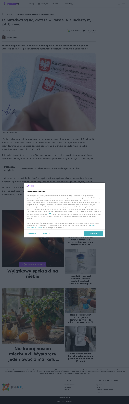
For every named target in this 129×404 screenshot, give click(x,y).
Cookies (39, 227)
